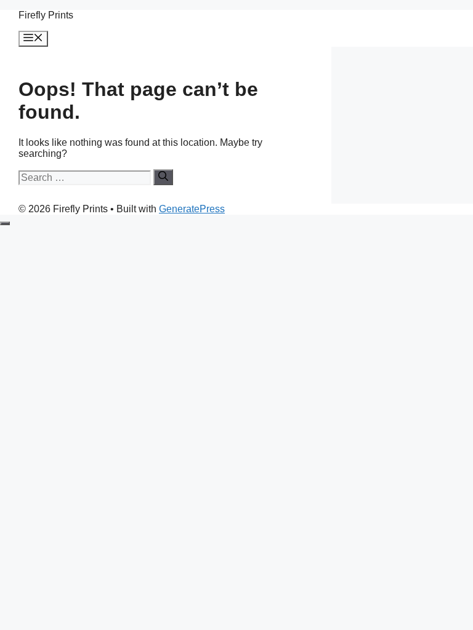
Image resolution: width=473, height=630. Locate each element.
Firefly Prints (45, 15)
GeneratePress (192, 209)
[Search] (163, 177)
